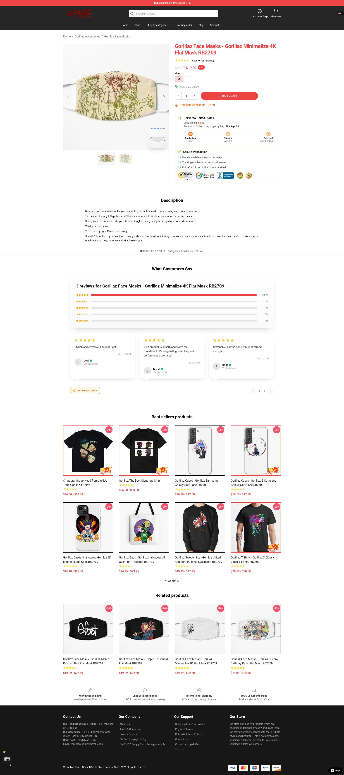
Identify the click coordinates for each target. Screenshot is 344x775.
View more (172, 581)
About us (125, 724)
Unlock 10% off (7, 759)
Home (67, 36)
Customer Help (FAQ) (187, 744)
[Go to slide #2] (125, 158)
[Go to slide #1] (106, 158)
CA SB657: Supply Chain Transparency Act (143, 744)
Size (177, 73)
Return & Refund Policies (188, 734)
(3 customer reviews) (202, 60)
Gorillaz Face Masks (117, 36)
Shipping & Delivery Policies (190, 724)
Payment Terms (184, 729)
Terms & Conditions (130, 729)
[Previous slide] (68, 97)
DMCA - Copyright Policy (133, 739)
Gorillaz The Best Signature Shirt (139, 480)
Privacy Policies (128, 734)
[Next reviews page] (270, 391)
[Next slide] (163, 97)
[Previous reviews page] (253, 391)
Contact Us (181, 739)
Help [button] (337, 770)
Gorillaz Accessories (87, 36)
